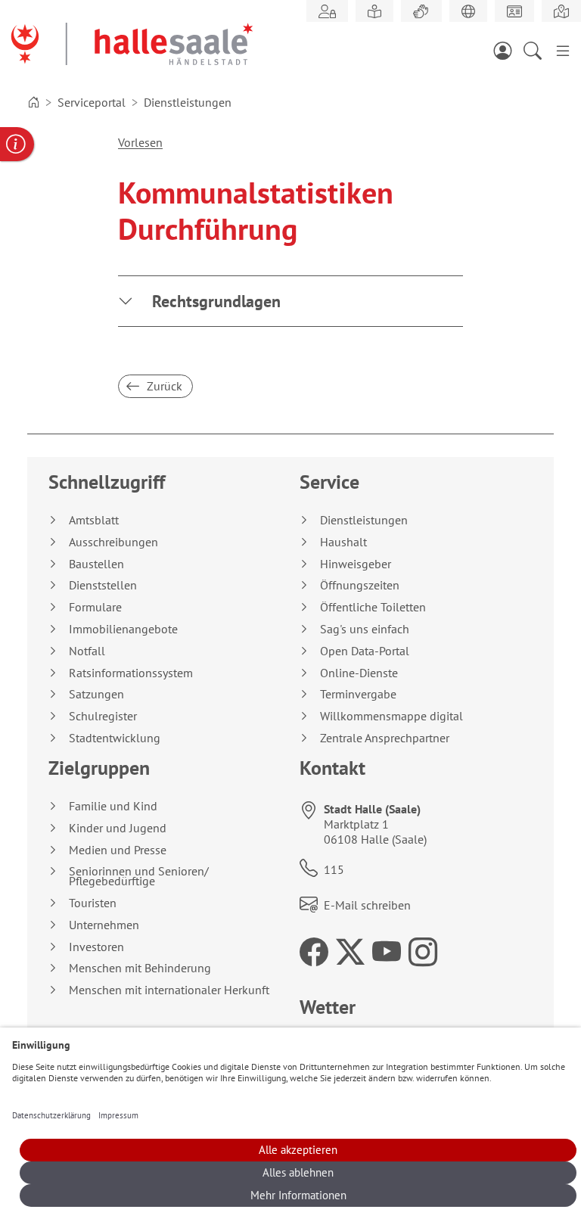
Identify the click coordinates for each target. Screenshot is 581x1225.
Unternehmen (104, 925)
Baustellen (96, 564)
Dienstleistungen (364, 520)
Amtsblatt (94, 520)
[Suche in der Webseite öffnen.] (537, 50)
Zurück (163, 385)
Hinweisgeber (355, 564)
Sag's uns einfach (364, 629)
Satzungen (96, 694)
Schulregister (103, 716)
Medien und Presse (117, 850)
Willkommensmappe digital (391, 716)
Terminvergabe (358, 694)
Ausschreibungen (113, 542)
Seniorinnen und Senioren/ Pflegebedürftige (139, 876)
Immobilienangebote (123, 629)
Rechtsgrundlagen (216, 301)
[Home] (33, 102)
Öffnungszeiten (359, 585)
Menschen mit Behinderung (140, 968)
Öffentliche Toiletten (373, 607)
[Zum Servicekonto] (506, 50)
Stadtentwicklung (114, 738)
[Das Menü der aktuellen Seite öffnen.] (563, 50)
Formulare (95, 607)
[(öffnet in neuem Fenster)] (561, 11)
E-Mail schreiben (367, 905)
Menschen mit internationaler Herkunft (169, 990)
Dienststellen (103, 585)
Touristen (93, 903)
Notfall (87, 651)
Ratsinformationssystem (131, 673)
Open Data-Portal (364, 651)
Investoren (96, 947)
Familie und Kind (113, 806)
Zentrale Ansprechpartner (384, 738)
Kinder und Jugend (117, 828)
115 (334, 869)
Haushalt (343, 542)
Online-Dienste (359, 673)
